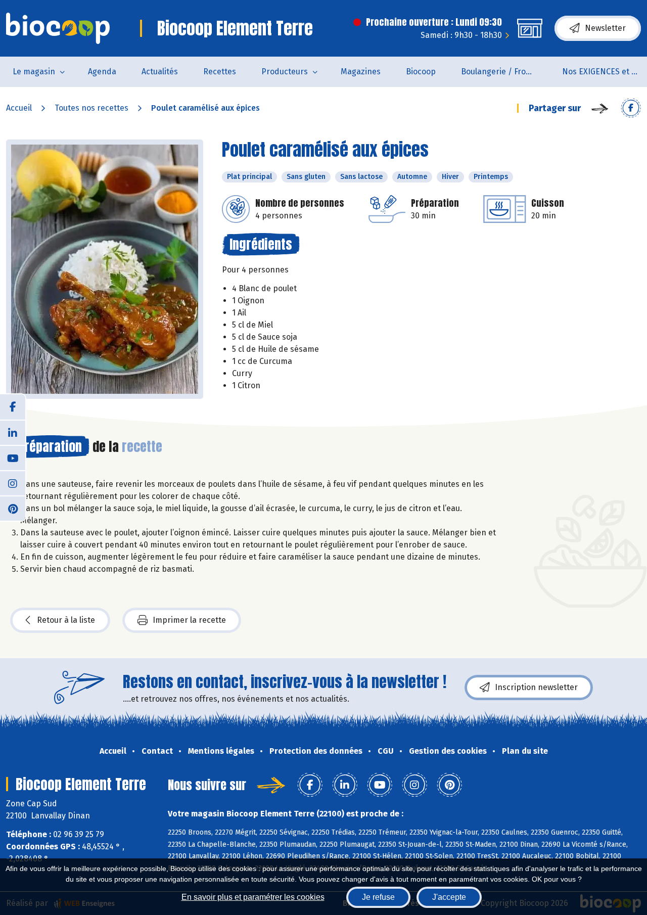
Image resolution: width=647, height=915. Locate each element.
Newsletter (605, 28)
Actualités (160, 71)
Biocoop (421, 71)
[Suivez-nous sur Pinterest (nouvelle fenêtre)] (12, 508)
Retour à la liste (66, 620)
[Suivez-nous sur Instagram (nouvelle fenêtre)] (12, 482)
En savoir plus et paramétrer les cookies (253, 897)
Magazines (361, 71)
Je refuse (378, 897)
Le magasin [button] (34, 71)
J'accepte (449, 897)
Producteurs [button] (284, 71)
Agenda (102, 71)
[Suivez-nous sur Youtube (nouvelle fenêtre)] (12, 457)
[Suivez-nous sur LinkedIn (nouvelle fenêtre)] (12, 432)
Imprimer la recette (189, 620)
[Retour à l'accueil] (58, 28)
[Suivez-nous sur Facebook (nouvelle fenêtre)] (12, 407)
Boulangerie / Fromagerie (505, 71)
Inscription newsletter (536, 687)
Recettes (219, 71)
